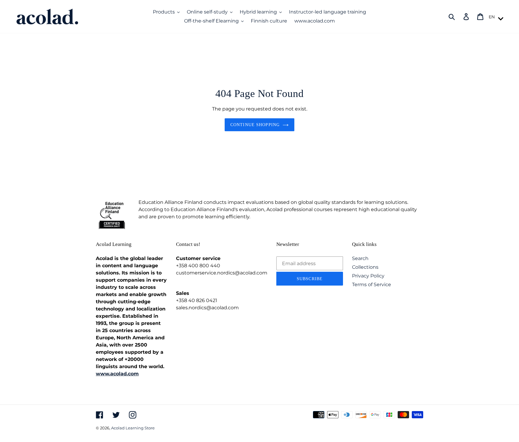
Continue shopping (255, 125)
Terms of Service (371, 284)
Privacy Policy (368, 276)
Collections (365, 267)
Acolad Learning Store (133, 427)
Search (360, 258)
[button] (495, 17)
